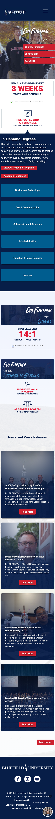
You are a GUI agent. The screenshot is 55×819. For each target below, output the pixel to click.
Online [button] (31, 60)
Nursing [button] (27, 275)
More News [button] (45, 742)
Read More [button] (27, 511)
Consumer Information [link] (16, 805)
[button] (45, 11)
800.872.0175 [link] (12, 796)
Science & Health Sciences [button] (27, 224)
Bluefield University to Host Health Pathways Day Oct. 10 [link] (23, 629)
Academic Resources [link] (15, 176)
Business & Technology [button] (27, 190)
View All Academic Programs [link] (19, 167)
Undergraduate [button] (36, 47)
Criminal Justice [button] (27, 241)
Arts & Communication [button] (27, 207)
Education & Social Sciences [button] (27, 258)
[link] (15, 15)
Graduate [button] (33, 54)
